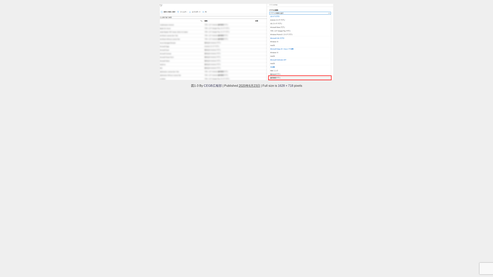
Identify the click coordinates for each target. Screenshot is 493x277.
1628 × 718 (285, 85)
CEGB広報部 (213, 85)
